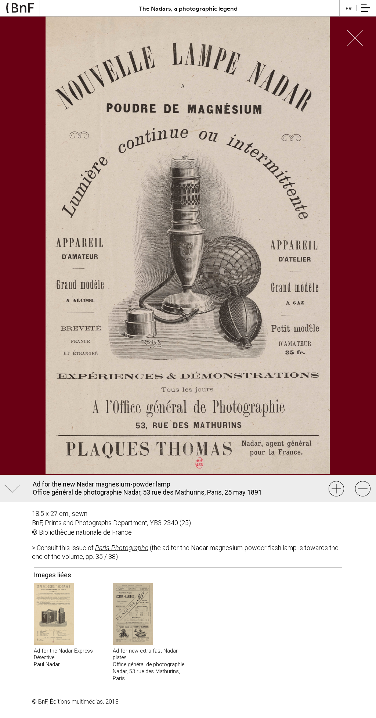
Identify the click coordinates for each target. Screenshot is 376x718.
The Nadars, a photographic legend (188, 8)
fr (349, 8)
